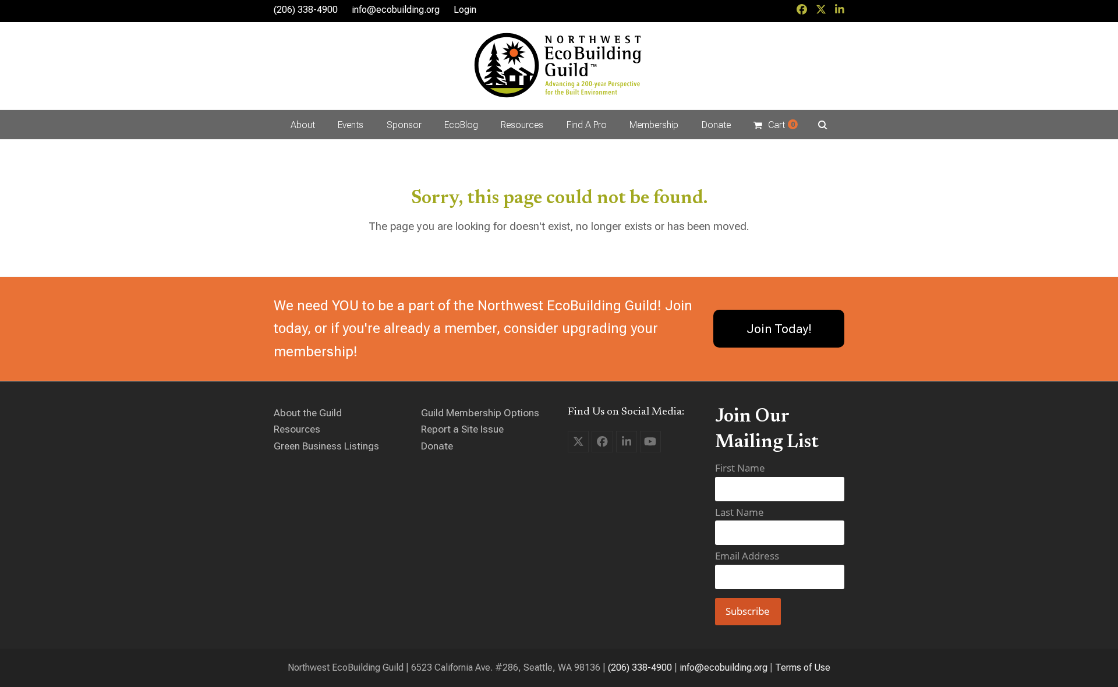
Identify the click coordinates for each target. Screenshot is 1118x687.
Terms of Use (802, 667)
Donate (437, 446)
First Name (740, 467)
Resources (297, 429)
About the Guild (308, 413)
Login (465, 9)
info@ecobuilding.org (396, 9)
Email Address (747, 555)
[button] (775, 124)
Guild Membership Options (480, 413)
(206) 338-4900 (640, 667)
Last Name (739, 512)
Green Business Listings (326, 446)
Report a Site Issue (462, 429)
